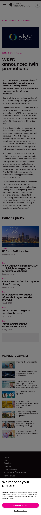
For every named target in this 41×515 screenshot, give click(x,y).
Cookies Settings (20, 511)
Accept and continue (20, 505)
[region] (20, 496)
